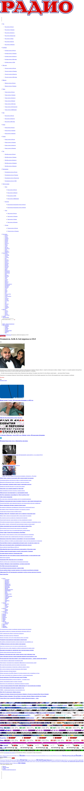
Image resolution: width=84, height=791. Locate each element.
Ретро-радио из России (10, 127)
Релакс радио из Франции (10, 148)
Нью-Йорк (7, 286)
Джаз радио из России (12, 213)
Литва (6, 246)
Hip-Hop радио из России (10, 154)
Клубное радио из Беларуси (11, 56)
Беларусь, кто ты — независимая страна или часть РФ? (15, 715)
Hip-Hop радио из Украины (10, 157)
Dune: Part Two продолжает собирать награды (10, 692)
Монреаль (7, 281)
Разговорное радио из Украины (11, 175)
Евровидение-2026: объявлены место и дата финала (11, 559)
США (6, 249)
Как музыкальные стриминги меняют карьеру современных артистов (15, 484)
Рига (6, 292)
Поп (3, 112)
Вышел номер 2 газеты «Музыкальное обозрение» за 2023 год (16, 400)
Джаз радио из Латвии (12, 219)
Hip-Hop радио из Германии (11, 163)
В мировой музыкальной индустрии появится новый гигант (13, 639)
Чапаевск (6, 306)
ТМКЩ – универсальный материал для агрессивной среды (12, 689)
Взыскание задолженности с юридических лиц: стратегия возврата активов (17, 650)
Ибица (6, 269)
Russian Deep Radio (5, 730)
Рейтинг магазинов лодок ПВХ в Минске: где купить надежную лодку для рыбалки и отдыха (19, 673)
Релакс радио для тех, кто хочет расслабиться (36, 761)
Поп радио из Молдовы (10, 121)
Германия (6, 238)
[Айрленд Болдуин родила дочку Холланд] (12, 415)
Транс (3, 89)
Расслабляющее (43, 755)
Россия (6, 236)
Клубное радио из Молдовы (11, 59)
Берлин (6, 261)
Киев (6, 274)
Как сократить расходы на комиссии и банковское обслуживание (13, 517)
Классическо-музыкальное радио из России (16, 204)
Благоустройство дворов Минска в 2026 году (9, 547)
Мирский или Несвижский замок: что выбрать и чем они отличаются (14, 482)
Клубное (18, 755)
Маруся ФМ (3, 710)
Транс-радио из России (10, 92)
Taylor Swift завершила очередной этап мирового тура (12, 687)
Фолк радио (11, 763)
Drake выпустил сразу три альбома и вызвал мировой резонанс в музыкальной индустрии (20, 555)
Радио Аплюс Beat (4, 574)
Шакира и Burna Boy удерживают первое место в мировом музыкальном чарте (17, 513)
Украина (6, 237)
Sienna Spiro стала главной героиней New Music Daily (11, 488)
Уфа (5, 302)
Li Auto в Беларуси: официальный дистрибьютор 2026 (11, 660)
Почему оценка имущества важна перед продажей (10, 652)
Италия (4, 616)
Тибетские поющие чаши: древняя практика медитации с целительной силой (16, 536)
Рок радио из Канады (9, 41)
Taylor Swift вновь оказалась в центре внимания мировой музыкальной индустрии (18, 656)
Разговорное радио (23, 761)
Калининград (7, 271)
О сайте (4, 316)
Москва (6, 282)
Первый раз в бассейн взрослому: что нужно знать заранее (12, 486)
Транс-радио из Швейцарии (11, 109)
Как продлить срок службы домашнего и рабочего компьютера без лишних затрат (17, 648)
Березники (7, 260)
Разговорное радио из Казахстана (12, 177)
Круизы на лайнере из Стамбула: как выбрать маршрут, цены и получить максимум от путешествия (21, 540)
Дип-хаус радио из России (10, 68)
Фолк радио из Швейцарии (13, 198)
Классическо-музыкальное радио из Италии (16, 207)
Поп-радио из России (9, 115)
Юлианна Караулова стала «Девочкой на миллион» (14, 441)
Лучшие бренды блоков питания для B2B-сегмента (10, 511)
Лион (6, 278)
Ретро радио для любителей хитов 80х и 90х (54, 761)
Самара (6, 295)
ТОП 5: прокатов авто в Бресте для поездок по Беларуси (12, 633)
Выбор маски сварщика (5, 557)
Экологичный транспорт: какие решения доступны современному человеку (16, 519)
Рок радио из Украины (9, 29)
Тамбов (6, 598)
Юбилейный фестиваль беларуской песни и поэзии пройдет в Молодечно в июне (18, 549)
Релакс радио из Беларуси (10, 145)
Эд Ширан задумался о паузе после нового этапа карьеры (13, 643)
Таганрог (6, 299)
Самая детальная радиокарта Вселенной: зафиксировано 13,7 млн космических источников (20, 685)
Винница (6, 265)
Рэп (3, 151)
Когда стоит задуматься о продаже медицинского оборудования (13, 669)
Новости (4, 309)
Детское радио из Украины (13, 231)
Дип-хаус (4, 65)
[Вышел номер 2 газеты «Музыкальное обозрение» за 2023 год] (12, 397)
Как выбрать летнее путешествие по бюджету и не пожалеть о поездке (15, 509)
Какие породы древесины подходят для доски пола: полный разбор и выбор (13, 646)
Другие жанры (5, 184)
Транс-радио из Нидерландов (11, 106)
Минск (6, 280)
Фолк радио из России (12, 189)
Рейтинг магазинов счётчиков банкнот (8, 671)
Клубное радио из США (10, 62)
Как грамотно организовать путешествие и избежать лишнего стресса (14, 666)
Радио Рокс (3, 737)
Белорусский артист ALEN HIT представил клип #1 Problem (13, 677)
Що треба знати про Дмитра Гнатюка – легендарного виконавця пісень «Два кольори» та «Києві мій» (27, 712)
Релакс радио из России (10, 139)
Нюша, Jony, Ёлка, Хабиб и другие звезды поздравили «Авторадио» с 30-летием (19, 476)
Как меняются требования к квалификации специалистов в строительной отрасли (17, 507)
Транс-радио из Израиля (10, 100)
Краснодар (7, 276)
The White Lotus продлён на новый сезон (9, 565)
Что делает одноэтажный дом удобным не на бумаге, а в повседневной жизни (16, 675)
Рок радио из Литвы (9, 38)
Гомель (6, 268)
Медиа (6, 312)
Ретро (3, 124)
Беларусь (6, 235)
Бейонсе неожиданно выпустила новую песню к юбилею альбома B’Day (16, 526)
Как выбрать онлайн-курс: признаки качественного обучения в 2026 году (15, 631)
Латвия (6, 245)
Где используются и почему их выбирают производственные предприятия (15, 629)
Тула (6, 301)
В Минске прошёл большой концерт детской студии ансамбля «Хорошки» (16, 551)
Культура (6, 311)
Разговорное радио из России (11, 172)
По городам (4, 253)
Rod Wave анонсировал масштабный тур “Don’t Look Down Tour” (14, 494)
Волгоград (7, 266)
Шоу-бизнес (7, 315)
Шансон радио (16, 763)
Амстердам (7, 255)
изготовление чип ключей (9, 752)
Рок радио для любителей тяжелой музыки (72, 761)
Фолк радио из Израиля (12, 192)
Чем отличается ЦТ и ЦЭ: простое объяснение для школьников (17, 717)
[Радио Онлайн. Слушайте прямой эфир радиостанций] (37, 15)
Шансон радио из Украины (10, 86)
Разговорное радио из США (11, 180)
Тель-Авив (7, 300)
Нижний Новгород (8, 284)
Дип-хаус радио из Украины (11, 71)
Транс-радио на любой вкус (5, 763)
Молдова (6, 247)
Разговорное (5, 169)
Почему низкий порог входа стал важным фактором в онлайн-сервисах (15, 530)
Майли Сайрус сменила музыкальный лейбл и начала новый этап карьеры (17, 478)
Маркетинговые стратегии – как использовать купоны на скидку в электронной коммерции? (25, 722)
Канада (6, 244)
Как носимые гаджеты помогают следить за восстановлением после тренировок (17, 534)
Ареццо (6, 256)
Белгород (6, 259)
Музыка (6, 313)
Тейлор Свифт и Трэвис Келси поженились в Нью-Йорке (12, 532)
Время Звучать (4, 745)
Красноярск (7, 587)
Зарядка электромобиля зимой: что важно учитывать (11, 681)
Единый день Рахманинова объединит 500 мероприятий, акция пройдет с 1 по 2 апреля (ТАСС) (22, 454)
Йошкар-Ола (7, 270)
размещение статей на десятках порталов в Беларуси (20, 572)
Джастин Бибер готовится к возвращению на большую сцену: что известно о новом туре (19, 542)
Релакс (4, 136)
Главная (1, 334)
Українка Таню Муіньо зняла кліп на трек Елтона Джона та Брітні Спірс (19, 735)
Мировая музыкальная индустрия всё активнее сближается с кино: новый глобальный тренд (21, 501)
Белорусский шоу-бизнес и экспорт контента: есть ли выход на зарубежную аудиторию (19, 570)
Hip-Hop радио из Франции (10, 166)
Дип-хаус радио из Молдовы (11, 77)
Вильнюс (6, 264)
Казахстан (7, 243)
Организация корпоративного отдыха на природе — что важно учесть (15, 679)
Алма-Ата (6, 254)
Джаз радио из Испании (12, 222)
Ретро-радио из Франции (10, 133)
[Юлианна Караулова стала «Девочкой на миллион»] (1, 438)
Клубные (4, 47)
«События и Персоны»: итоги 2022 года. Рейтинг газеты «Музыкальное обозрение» (22, 435)
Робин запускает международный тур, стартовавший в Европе (14, 492)
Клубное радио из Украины (10, 53)
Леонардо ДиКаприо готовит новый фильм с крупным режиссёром (15, 563)
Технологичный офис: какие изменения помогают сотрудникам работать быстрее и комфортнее (20, 503)
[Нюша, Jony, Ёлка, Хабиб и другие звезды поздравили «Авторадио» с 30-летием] (9, 474)
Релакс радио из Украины (10, 142)
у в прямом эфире (12, 568)
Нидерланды (7, 248)
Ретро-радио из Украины (10, 130)
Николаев (6, 287)
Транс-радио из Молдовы (10, 103)
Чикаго (6, 308)
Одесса (6, 288)
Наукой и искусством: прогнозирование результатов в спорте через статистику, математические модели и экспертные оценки (33, 705)
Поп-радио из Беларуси (10, 118)
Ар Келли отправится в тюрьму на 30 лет (11, 465)
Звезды (6, 310)
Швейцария (7, 251)
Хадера (6, 305)
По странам (4, 234)
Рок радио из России (9, 26)
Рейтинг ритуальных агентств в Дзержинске (9, 635)
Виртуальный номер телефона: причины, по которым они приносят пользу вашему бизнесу (24, 702)
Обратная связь (5, 317)
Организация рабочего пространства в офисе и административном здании (15, 480)
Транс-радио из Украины (10, 95)
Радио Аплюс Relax (5, 727)
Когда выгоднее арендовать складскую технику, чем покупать (13, 664)
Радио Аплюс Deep (5, 742)
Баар (6, 258)
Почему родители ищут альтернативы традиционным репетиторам (14, 561)
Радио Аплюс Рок (5, 740)
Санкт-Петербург (8, 296)
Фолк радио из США (11, 195)
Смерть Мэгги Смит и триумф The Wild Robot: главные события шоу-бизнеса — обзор (19, 698)
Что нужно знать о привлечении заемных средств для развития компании (15, 499)
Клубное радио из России (10, 50)
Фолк (6, 186)
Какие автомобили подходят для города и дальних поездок (12, 490)
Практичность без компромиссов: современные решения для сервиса (14, 683)
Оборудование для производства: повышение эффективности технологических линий (18, 662)
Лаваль (6, 277)
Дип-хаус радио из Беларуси (11, 74)
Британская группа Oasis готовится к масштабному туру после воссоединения (17, 538)
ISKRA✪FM (3, 732)
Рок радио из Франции (10, 44)
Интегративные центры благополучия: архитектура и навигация (13, 528)
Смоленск (7, 298)
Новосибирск (7, 285)
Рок (3, 23)
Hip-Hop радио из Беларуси (10, 160)
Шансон (4, 80)
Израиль (6, 239)
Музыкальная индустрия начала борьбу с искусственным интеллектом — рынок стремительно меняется (23, 658)
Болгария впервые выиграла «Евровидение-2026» (11, 553)
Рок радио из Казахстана (10, 35)
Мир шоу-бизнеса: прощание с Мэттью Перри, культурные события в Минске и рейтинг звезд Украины (23, 696)
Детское (6, 225)
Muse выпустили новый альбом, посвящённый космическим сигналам (16, 545)
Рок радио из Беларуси (9, 32)
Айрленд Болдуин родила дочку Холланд (11, 417)
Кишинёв (6, 275)
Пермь (6, 291)
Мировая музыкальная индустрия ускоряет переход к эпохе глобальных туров (17, 654)
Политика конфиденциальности (9, 769)
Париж (6, 290)
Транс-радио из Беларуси (10, 97)
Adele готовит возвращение (6, 496)
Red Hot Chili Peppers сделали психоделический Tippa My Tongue (17, 720)
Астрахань (7, 257)
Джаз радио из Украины (12, 216)
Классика (7, 201)
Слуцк (6, 297)
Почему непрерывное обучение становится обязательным (13, 505)
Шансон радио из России (10, 83)
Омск (6, 289)
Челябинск (7, 307)
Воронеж (6, 267)
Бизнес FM (3, 748)
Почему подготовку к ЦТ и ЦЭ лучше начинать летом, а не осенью (14, 637)
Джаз (6, 210)
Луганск (6, 279)
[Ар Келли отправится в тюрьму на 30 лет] (9, 464)
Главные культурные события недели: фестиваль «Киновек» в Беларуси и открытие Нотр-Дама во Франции (24, 694)
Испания (6, 240)
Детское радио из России (12, 228)
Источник (2, 377)
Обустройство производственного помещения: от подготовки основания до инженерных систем (20, 522)
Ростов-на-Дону (8, 593)
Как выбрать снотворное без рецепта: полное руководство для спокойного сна (16, 641)
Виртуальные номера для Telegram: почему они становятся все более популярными (22, 707)
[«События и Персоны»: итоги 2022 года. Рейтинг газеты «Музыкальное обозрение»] (12, 432)
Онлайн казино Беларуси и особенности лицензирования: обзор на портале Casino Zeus (23, 725)
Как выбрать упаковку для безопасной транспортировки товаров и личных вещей (17, 524)
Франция (6, 250)
